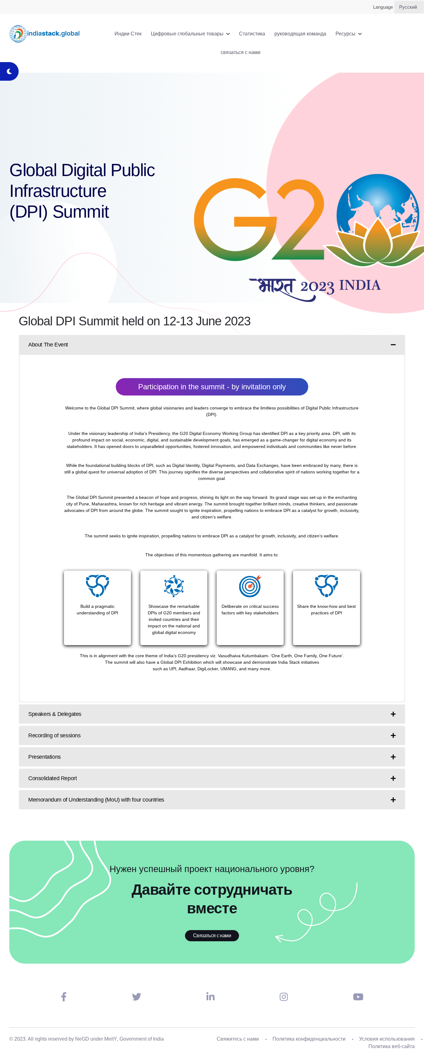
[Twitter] (136, 997)
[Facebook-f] (63, 997)
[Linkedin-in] (210, 997)
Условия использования (387, 1039)
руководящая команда (300, 33)
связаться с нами (240, 52)
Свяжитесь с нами (238, 1039)
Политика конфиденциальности (309, 1039)
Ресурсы (345, 33)
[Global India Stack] (44, 34)
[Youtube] (358, 997)
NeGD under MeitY (96, 1039)
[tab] (212, 344)
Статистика (252, 33)
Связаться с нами (212, 935)
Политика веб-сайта (391, 1046)
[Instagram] (283, 997)
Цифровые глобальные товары (187, 33)
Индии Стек (128, 33)
